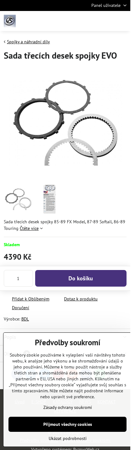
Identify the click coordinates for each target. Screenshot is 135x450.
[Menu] (122, 21)
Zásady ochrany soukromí (67, 407)
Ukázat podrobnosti (68, 438)
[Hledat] (92, 21)
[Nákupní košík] (107, 21)
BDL (25, 319)
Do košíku (80, 278)
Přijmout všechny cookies (67, 424)
